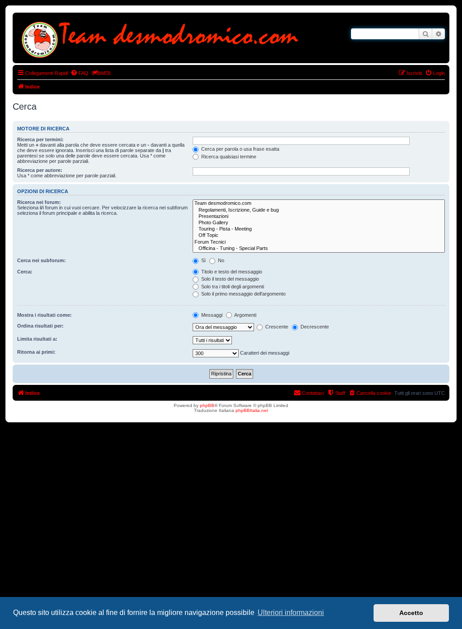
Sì (203, 260)
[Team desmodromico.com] (319, 203)
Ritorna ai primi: (36, 352)
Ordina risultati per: (40, 325)
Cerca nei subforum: (41, 260)
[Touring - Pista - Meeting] (319, 229)
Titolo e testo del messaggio (231, 271)
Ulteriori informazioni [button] (291, 612)
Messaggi (211, 315)
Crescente (276, 326)
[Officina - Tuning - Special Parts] (319, 248)
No (220, 260)
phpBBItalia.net (252, 410)
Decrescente (314, 326)
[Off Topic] (319, 235)
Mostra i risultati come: (44, 315)
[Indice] (162, 38)
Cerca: (24, 271)
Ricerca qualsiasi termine (228, 156)
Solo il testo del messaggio (229, 279)
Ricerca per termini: (40, 139)
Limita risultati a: (37, 339)
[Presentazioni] (319, 216)
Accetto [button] (411, 612)
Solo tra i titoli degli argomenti (232, 286)
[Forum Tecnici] (319, 242)
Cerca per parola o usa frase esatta (239, 149)
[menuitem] (79, 73)
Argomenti (244, 315)
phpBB (207, 405)
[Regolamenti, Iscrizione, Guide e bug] (319, 210)
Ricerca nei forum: (39, 202)
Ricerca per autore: (39, 170)
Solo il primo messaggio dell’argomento (243, 293)
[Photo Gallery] (319, 223)
